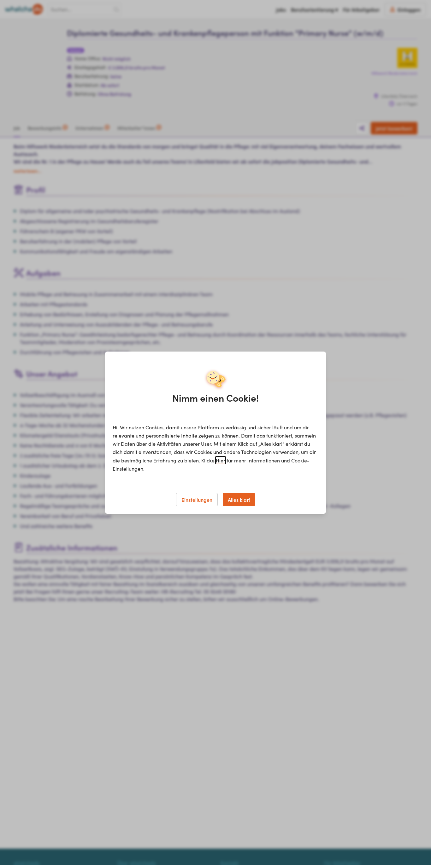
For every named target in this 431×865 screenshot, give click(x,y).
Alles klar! (239, 499)
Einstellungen (196, 499)
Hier (220, 460)
